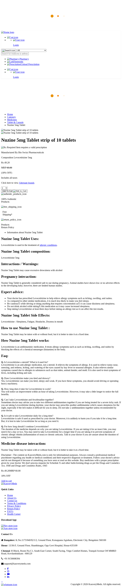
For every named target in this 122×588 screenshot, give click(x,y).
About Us (11, 498)
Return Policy (13, 508)
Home (10, 114)
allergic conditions (48, 245)
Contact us (12, 500)
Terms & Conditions (16, 503)
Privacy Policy (14, 506)
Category (11, 117)
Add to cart (6, 481)
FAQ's (10, 511)
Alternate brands (26, 183)
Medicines (12, 119)
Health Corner (14, 514)
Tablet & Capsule (15, 122)
